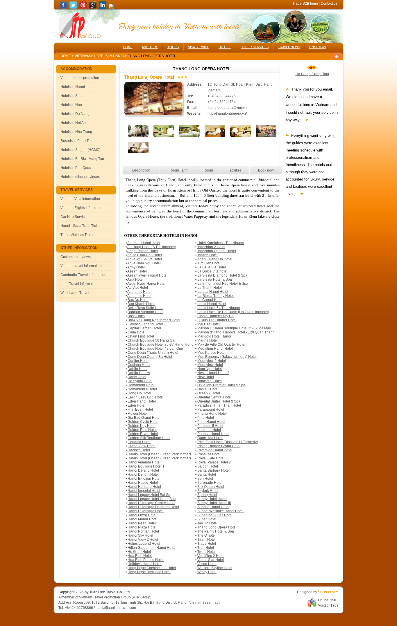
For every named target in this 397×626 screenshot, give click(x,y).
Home (65, 56)
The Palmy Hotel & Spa (215, 531)
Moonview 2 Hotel (211, 361)
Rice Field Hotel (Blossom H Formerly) (227, 442)
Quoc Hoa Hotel (210, 438)
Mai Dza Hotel (208, 324)
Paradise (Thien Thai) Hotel (219, 405)
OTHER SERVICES (255, 47)
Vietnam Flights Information (81, 208)
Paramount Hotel (210, 409)
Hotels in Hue (71, 105)
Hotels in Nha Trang (76, 132)
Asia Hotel (135, 279)
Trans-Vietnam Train (76, 235)
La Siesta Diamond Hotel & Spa (222, 275)
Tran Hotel (205, 548)
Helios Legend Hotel (144, 544)
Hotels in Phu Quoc (75, 168)
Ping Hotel (205, 418)
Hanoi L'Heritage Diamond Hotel (153, 507)
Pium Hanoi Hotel (211, 422)
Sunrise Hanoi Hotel (213, 507)
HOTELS (225, 47)
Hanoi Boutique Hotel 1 (146, 466)
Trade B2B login (305, 3)
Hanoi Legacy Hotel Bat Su (149, 495)
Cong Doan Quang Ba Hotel (150, 357)
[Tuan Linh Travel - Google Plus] (92, 8)
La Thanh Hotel (209, 288)
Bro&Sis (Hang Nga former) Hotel (154, 320)
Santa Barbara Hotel (213, 470)
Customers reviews (75, 257)
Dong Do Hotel (139, 393)
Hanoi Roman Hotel (143, 531)
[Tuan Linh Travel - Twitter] (73, 8)
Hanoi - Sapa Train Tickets (81, 226)
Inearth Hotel (207, 255)
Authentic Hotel (139, 292)
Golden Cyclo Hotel (143, 422)
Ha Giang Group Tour (312, 74)
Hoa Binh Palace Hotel (146, 560)
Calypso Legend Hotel (145, 324)
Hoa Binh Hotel (140, 556)
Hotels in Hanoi (109, 56)
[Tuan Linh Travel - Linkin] (102, 8)
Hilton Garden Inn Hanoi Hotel (151, 548)
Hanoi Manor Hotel (143, 519)
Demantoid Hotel (141, 385)
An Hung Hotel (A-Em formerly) (151, 247)
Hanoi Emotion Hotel (144, 479)
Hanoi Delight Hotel (143, 474)
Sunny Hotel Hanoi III (214, 503)
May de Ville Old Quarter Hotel (221, 344)
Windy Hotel (207, 572)
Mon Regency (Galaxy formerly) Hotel (227, 357)
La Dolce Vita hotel (212, 271)
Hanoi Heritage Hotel (144, 487)
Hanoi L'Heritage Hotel (146, 511)
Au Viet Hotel (137, 288)
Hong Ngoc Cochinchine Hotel (152, 568)
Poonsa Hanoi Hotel (213, 434)
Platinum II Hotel (210, 426)
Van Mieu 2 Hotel (210, 556)
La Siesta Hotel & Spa (214, 279)
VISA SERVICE (198, 47)
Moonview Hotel (210, 365)
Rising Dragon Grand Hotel (218, 446)
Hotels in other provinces (80, 177)
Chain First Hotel (141, 336)
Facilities (235, 170)
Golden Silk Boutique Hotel (149, 438)
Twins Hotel (206, 552)
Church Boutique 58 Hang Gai (151, 340)
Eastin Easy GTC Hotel (146, 397)
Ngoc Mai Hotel (209, 381)
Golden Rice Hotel (142, 430)
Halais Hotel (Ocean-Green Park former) (159, 454)
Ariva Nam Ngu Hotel (144, 263)
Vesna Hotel (207, 564)
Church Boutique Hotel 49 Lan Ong (155, 349)
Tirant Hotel (206, 539)
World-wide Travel (74, 293)
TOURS (173, 47)
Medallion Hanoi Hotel (215, 349)
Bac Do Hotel (138, 300)
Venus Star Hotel (210, 560)
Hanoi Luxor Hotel (142, 515)
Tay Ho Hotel (207, 523)
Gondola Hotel (139, 442)
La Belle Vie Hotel (211, 267)
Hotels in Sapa (72, 96)
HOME (128, 47)
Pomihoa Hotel (209, 430)
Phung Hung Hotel (212, 414)
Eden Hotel (136, 405)
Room (208, 170)
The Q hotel (206, 535)
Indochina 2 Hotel (211, 247)
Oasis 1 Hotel (208, 389)
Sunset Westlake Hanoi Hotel (220, 511)
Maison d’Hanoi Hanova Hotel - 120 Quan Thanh (236, 332)
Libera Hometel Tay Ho (215, 316)
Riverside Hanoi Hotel (214, 450)
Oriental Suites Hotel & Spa (218, 401)
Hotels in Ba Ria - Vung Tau (82, 159)
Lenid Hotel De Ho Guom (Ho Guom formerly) (233, 312)
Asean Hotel (137, 271)
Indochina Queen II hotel (216, 251)
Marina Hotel (207, 340)
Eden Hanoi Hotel (142, 401)
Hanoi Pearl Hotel (142, 523)
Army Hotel (136, 267)
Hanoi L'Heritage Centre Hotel (151, 503)
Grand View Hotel (141, 446)
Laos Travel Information (79, 284)
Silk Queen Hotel (210, 487)
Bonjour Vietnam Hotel (145, 312)
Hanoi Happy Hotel (143, 483)
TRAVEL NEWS (289, 47)
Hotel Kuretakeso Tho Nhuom (220, 243)
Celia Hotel (136, 332)
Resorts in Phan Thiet (77, 141)
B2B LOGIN (317, 47)
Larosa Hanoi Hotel (212, 292)
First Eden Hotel (140, 409)
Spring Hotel (207, 495)
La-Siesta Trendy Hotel (215, 296)
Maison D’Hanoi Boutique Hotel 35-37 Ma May (234, 328)
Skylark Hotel (207, 491)
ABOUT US (150, 47)
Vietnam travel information (81, 266)
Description (141, 170)
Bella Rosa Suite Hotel (145, 308)
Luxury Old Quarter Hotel (217, 320)
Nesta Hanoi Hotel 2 (213, 373)
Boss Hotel (136, 316)
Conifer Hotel (138, 361)
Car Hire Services (74, 217)
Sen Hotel (205, 479)
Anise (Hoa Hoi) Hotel (144, 255)
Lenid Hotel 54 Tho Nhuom (218, 308)
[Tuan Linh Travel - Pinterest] (83, 8)
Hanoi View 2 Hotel (143, 539)
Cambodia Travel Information (83, 275)
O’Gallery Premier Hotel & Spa (221, 385)
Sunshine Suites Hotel (215, 515)
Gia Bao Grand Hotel (144, 418)
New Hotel (205, 377)
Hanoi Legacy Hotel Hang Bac (152, 499)
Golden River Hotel (143, 434)
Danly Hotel (137, 377)
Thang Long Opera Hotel (217, 527)
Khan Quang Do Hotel (214, 259)
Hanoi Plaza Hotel (142, 527)
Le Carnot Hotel (209, 300)
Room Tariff (178, 170)
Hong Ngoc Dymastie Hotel (149, 572)
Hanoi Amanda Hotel (144, 462)
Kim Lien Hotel (209, 263)
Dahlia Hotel (137, 369)
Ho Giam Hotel (139, 552)
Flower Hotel (138, 414)
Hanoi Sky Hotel (140, 535)
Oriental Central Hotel (214, 397)
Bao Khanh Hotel (141, 304)
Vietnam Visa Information (80, 199)
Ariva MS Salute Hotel (144, 259)
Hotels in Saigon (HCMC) (80, 150)
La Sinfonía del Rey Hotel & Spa (222, 284)
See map (211, 602)
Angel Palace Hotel (142, 251)
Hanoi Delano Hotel (143, 470)
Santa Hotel (206, 474)
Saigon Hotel (207, 466)
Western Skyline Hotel (214, 568)
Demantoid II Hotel (142, 389)
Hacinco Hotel (139, 450)
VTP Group (141, 597)
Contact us (329, 3)
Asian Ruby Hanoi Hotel (146, 284)
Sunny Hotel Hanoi (212, 499)
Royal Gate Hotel (210, 458)
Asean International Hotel (147, 275)
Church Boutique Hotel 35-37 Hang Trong (161, 344)
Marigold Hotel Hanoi (214, 336)
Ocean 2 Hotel (208, 393)
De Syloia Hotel (140, 381)
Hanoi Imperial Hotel (144, 491)
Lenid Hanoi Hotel (211, 304)
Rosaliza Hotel (209, 454)
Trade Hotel (206, 544)
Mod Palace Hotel (211, 353)
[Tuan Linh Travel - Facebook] (63, 8)
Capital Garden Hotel (144, 328)
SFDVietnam (328, 592)
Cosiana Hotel (139, 365)
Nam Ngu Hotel (209, 369)
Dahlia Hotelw (139, 373)
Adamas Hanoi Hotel (143, 243)
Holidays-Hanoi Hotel (145, 564)
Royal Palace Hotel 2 (214, 462)
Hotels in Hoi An (73, 123)
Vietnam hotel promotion (79, 78)
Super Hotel (206, 519)
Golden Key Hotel (141, 426)
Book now (266, 170)
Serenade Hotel (209, 483)
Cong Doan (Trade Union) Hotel (153, 353)
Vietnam (82, 56)
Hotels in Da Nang (75, 114)
